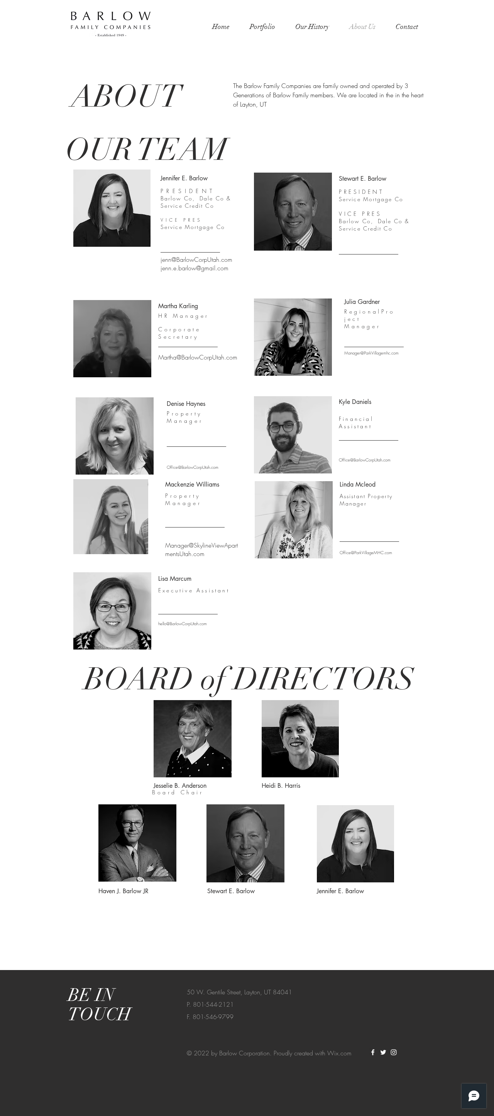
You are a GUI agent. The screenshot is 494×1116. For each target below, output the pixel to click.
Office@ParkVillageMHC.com (366, 552)
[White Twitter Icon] (383, 1052)
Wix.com (339, 1053)
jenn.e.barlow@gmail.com (194, 268)
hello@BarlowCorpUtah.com (182, 623)
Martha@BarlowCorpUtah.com (197, 357)
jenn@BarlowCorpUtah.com (196, 259)
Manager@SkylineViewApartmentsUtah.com (201, 549)
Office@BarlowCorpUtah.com (192, 467)
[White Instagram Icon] (394, 1052)
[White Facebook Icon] (373, 1052)
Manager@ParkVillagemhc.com (371, 353)
